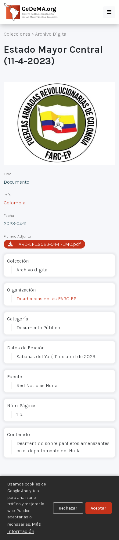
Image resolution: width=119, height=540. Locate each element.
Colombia (14, 203)
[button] (109, 12)
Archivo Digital (51, 34)
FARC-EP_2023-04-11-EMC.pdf (48, 244)
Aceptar (98, 508)
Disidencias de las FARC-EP (46, 299)
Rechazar (68, 508)
